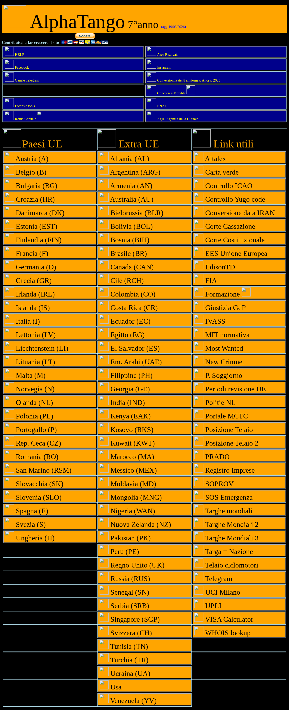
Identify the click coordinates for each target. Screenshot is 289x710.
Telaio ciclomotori (230, 565)
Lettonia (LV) (35, 335)
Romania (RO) (36, 457)
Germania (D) (35, 267)
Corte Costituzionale (234, 240)
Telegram (217, 579)
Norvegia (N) (34, 389)
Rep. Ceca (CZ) (37, 443)
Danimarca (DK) (39, 213)
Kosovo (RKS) (131, 429)
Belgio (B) (30, 172)
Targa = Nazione (228, 551)
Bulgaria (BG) (35, 186)
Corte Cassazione (229, 226)
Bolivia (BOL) (131, 226)
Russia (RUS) (129, 579)
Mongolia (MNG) (135, 497)
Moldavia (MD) (132, 484)
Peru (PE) (124, 551)
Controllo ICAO (227, 186)
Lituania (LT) (34, 362)
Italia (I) (27, 321)
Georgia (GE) (129, 389)
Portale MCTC (225, 416)
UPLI (212, 606)
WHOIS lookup (227, 633)
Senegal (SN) (129, 592)
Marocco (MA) (131, 457)
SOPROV (218, 484)
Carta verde (221, 172)
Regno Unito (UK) (137, 565)
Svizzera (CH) (130, 633)
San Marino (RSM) (43, 470)
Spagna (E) (31, 511)
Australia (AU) (131, 199)
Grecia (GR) (33, 280)
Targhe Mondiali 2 (231, 524)
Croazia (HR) (34, 199)
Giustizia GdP (224, 308)
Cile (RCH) (126, 280)
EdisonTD (219, 267)
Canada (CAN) (131, 267)
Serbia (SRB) (129, 606)
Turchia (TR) (129, 660)
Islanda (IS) (32, 308)
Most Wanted (223, 348)
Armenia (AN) (130, 186)
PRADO (216, 457)
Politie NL (219, 402)
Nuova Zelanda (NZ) (140, 524)
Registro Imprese (229, 470)
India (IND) (127, 402)
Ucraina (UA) (129, 673)
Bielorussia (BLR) (136, 213)
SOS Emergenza (228, 497)
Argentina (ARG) (135, 172)
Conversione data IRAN (239, 213)
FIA (210, 280)
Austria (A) (31, 158)
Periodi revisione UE (234, 389)
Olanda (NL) (33, 402)
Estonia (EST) (35, 226)
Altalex (214, 158)
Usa (115, 687)
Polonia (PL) (33, 416)
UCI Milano (221, 592)
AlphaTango (106, 21)
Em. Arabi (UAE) (135, 362)
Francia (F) (31, 253)
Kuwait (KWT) (132, 443)
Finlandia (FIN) (38, 240)
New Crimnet (223, 362)
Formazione (222, 294)
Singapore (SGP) (134, 619)
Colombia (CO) (132, 294)
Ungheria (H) (34, 538)
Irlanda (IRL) (34, 294)
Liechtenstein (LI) (41, 348)
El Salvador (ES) (134, 348)
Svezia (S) (30, 524)
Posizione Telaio (228, 429)
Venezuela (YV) (133, 700)
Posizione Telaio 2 (230, 443)
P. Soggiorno (222, 375)
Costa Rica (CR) (133, 308)
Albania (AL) (129, 158)
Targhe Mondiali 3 (231, 538)
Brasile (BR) (128, 253)
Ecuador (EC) (130, 321)
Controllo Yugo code (234, 199)
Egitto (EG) (127, 335)
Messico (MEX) (133, 470)
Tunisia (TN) (128, 646)
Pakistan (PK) (130, 538)
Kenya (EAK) (130, 416)
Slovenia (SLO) (38, 497)
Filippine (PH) (131, 375)
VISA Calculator (228, 619)
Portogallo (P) (35, 429)
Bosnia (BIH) (129, 240)
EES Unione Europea (235, 253)
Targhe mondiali (227, 511)
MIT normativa (226, 335)
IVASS (214, 321)
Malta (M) (30, 375)
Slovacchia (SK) (38, 484)
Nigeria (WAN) (132, 511)
